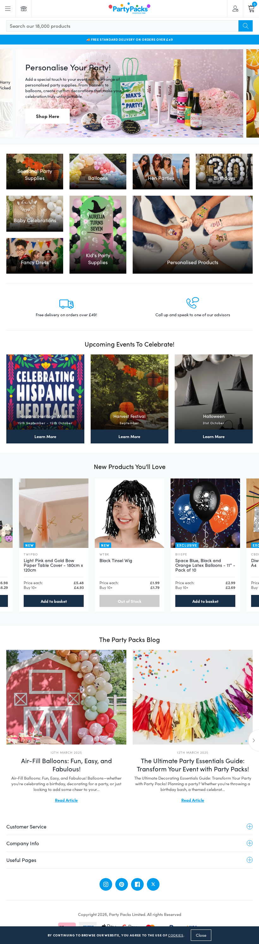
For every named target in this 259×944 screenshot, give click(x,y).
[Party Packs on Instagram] (105, 884)
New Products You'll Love (130, 466)
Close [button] (201, 935)
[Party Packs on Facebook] (137, 884)
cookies (176, 935)
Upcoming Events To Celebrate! (129, 344)
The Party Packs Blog (129, 639)
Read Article (66, 800)
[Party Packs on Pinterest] (121, 884)
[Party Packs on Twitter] (153, 884)
